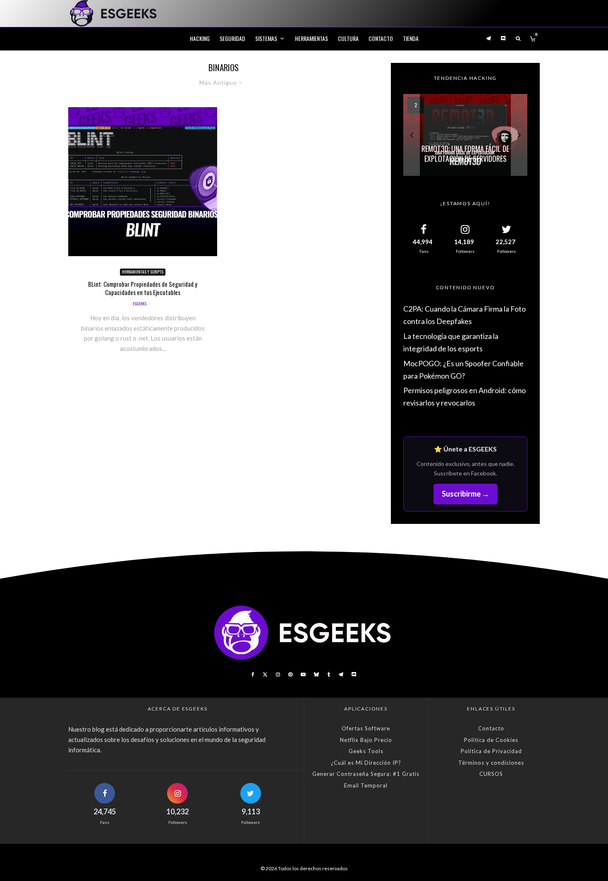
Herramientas (311, 38)
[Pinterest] (290, 674)
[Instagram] (278, 674)
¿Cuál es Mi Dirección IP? (366, 762)
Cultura (348, 38)
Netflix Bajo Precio (366, 740)
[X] (265, 674)
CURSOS (491, 774)
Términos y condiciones (491, 762)
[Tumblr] (328, 674)
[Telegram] (488, 38)
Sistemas (266, 38)
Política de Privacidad (491, 751)
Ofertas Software (366, 728)
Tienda (411, 38)
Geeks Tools (366, 751)
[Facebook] (253, 674)
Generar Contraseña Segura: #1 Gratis (365, 774)
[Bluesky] (316, 674)
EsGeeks (139, 303)
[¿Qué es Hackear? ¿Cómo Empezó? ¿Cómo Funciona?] (465, 135)
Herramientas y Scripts (142, 272)
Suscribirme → (465, 493)
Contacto (381, 38)
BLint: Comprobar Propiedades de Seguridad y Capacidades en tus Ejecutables (142, 288)
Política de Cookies (491, 740)
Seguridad (232, 38)
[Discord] (503, 38)
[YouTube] (303, 674)
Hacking (200, 38)
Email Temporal (366, 785)
